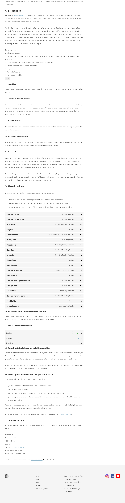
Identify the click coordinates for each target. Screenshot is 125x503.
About (37, 479)
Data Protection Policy (72, 482)
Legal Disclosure (70, 479)
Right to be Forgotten (14, 72)
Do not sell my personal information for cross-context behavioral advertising (30, 62)
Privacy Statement (65, 414)
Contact (37, 482)
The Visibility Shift (41, 488)
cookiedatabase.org (37, 460)
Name (7, 50)
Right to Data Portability (14, 75)
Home (37, 476)
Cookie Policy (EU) (71, 485)
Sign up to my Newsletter (73, 476)
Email (7, 53)
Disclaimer (68, 491)
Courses (38, 485)
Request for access (13, 69)
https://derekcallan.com (20, 15)
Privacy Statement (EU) (73, 488)
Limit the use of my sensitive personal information (22, 66)
